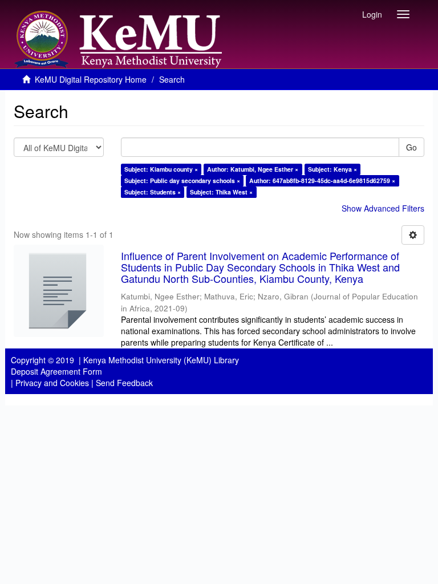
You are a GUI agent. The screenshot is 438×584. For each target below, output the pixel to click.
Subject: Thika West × (221, 192)
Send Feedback (124, 382)
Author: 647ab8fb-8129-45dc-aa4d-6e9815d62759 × (322, 180)
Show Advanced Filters (383, 208)
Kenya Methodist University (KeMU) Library (161, 360)
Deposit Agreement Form (56, 371)
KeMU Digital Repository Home (91, 79)
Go (411, 147)
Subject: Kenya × (332, 169)
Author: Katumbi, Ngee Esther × (252, 169)
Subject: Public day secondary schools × (182, 180)
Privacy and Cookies (52, 382)
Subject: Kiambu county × (161, 169)
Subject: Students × (152, 192)
